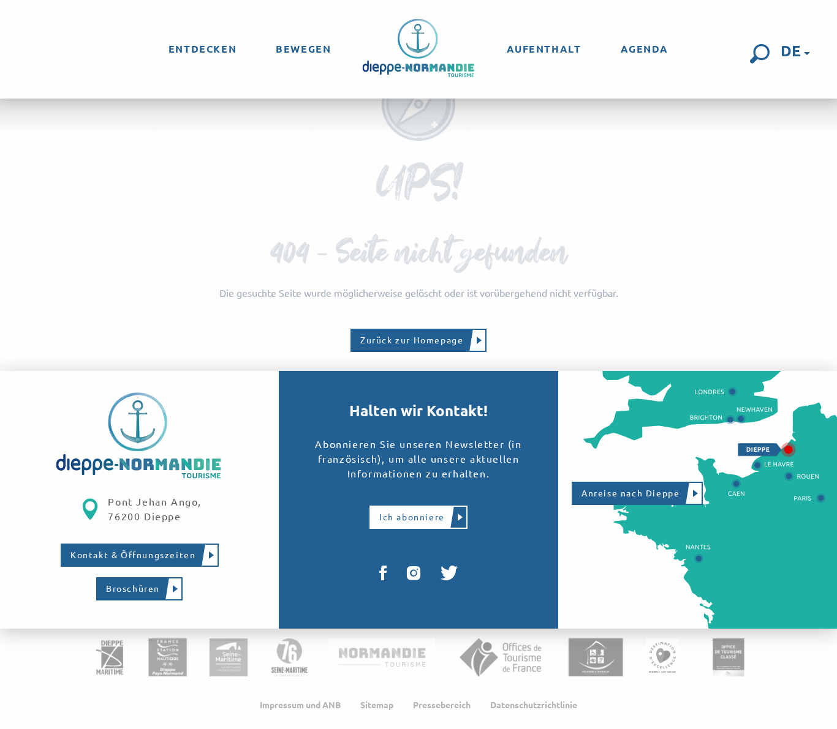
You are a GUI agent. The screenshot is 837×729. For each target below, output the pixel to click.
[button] (760, 54)
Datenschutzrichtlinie (533, 705)
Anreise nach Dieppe (630, 493)
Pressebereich (442, 705)
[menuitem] (202, 49)
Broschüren (133, 589)
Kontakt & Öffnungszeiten (132, 555)
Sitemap (376, 705)
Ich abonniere (412, 517)
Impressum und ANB (300, 705)
